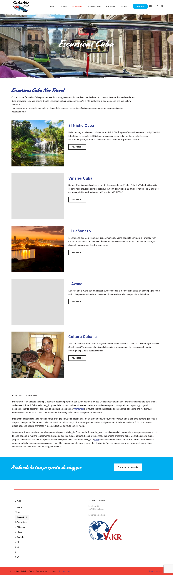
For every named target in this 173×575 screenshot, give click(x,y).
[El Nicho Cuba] (37, 143)
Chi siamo (110, 6)
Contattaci (79, 409)
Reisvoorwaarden (155, 571)
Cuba (96, 439)
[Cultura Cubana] (37, 354)
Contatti (140, 6)
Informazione (94, 6)
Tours (63, 6)
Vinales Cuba (80, 178)
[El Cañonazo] (37, 249)
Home (52, 6)
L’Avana (75, 284)
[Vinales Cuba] (37, 196)
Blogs (124, 6)
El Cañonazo (79, 231)
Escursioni (77, 6)
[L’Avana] (37, 301)
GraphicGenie (64, 571)
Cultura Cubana (82, 336)
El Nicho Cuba (81, 125)
